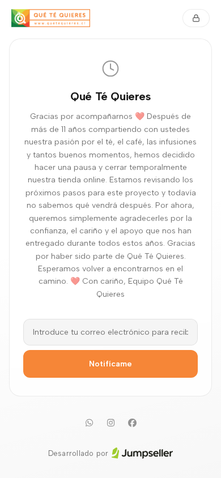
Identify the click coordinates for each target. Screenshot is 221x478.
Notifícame (110, 364)
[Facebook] (132, 423)
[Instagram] (110, 423)
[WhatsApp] (89, 423)
